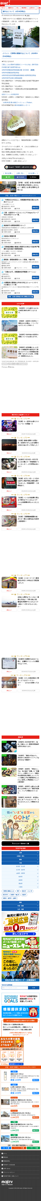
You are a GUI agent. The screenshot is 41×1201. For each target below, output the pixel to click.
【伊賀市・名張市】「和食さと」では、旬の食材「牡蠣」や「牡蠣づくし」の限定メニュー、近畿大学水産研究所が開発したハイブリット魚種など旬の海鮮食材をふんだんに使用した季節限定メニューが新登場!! (28, 775)
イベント (4, 364)
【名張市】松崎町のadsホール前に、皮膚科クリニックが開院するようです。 (28, 661)
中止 (9, 364)
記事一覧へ (20, 173)
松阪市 (24, 894)
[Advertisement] (20, 391)
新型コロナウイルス (22, 364)
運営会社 (5, 1157)
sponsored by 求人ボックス (29, 195)
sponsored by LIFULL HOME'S (28, 1067)
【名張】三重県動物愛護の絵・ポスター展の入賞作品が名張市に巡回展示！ (28, 519)
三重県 (28, 15)
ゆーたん (12, 367)
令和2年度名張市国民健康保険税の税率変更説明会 (19, 75)
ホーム (5, 1153)
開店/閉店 (24, 7)
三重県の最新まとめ (8, 891)
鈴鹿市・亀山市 (15, 894)
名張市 (13, 364)
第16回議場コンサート (22, 105)
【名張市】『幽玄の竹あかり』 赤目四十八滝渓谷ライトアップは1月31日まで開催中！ (28, 758)
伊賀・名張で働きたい (13, 195)
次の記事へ (32, 173)
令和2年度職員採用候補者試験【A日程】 (19, 70)
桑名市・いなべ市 (27, 891)
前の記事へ (9, 173)
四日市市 (5, 894)
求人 (17, 7)
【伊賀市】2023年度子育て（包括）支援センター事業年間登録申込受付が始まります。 (28, 744)
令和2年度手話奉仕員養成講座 (12, 78)
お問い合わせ (6, 1168)
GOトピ (3, 7)
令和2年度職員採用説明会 (10, 72)
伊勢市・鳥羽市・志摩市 (9, 898)
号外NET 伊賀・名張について (10, 1176)
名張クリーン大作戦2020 (10, 94)
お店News (32, 7)
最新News (11, 7)
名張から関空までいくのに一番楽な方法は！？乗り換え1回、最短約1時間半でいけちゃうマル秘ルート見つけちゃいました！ (28, 601)
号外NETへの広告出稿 (9, 1164)
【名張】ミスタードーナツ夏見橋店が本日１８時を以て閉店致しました (28, 580)
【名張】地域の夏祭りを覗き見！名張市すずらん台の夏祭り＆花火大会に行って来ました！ (28, 443)
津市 (18, 891)
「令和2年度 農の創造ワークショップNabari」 (17, 102)
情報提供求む (6, 1161)
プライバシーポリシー (9, 1172)
